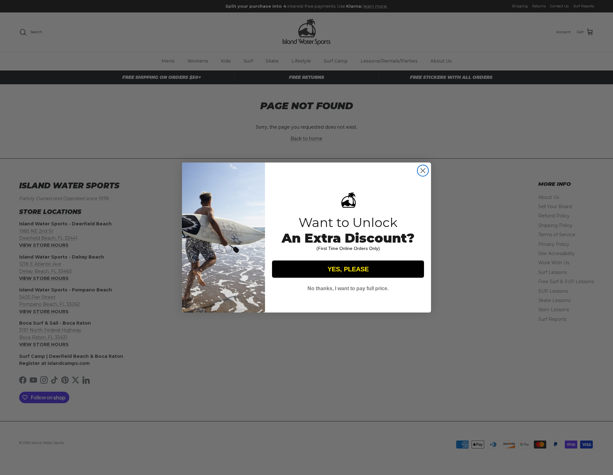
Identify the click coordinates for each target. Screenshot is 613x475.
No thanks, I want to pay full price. (348, 288)
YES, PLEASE (348, 269)
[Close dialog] (422, 170)
